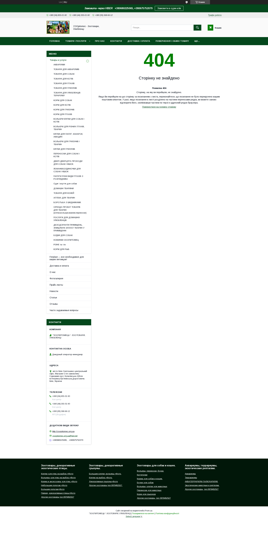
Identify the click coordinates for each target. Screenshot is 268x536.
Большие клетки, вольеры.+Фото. (105, 474)
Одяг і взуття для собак (65, 183)
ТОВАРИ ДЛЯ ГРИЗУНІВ (65, 88)
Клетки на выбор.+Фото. (100, 477)
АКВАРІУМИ (59, 64)
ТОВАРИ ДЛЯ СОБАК (64, 74)
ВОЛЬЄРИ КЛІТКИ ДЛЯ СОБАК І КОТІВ (69, 120)
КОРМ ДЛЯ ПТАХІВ (63, 114)
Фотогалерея (56, 278)
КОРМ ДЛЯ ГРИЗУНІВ (64, 109)
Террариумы (191, 477)
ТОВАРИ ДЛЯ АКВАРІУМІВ (66, 69)
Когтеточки (142, 475)
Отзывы (54, 304)
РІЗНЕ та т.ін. (60, 244)
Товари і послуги (75, 41)
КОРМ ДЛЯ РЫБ (61, 249)
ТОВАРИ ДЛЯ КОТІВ (63, 79)
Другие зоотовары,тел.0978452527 (57, 497)
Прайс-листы (56, 285)
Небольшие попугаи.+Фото (54, 485)
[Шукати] (197, 28)
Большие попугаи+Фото (53, 489)
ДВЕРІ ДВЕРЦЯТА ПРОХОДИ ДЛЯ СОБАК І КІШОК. (68, 162)
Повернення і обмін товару (172, 41)
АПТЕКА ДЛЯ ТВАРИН (64, 198)
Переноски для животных (149, 490)
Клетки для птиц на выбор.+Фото (57, 474)
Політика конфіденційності (167, 513)
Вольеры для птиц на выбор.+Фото (58, 477)
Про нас (100, 41)
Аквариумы (190, 474)
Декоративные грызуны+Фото (103, 481)
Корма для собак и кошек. (150, 479)
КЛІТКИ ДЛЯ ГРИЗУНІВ (64, 149)
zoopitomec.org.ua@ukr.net (64, 436)
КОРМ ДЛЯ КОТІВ (62, 105)
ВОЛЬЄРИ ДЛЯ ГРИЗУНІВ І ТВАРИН (67, 142)
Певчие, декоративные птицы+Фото (58, 493)
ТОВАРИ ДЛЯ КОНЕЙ (64, 193)
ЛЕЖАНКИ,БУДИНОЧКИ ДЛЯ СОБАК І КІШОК (67, 170)
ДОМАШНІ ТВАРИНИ (64, 188)
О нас (53, 272)
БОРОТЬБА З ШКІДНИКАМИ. (67, 202)
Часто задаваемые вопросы (64, 310)
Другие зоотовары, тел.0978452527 (202, 489)
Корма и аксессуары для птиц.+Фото (59, 481)
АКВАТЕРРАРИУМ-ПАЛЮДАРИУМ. (201, 481)
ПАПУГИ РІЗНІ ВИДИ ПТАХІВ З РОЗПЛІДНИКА (68, 177)
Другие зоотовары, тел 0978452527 (154, 498)
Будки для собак (145, 482)
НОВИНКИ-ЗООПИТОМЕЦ (66, 240)
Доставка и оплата (59, 266)
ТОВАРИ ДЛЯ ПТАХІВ (64, 83)
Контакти (116, 41)
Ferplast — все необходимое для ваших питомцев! (67, 258)
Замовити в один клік (169, 8)
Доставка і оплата (138, 41)
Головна (54, 41)
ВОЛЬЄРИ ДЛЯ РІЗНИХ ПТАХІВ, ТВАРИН (69, 127)
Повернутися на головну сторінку (159, 107)
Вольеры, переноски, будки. (150, 471)
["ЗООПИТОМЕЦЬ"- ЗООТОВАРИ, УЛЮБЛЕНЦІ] (58, 33)
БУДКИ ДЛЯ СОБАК (63, 235)
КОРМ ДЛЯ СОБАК (63, 100)
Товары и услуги (58, 60)
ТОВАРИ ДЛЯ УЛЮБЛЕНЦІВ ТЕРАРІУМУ (67, 94)
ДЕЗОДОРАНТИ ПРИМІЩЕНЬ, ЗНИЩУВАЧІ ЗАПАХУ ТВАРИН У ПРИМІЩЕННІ (69, 228)
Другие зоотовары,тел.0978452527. (106, 485)
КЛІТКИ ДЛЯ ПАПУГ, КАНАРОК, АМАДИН (68, 135)
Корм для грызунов (146, 494)
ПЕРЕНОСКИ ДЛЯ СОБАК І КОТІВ (67, 155)
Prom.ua (148, 511)
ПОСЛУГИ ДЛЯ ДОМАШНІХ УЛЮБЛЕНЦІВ (67, 218)
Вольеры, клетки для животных (152, 486)
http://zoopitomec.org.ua (63, 431)
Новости (54, 291)
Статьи (53, 297)
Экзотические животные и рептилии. (202, 485)
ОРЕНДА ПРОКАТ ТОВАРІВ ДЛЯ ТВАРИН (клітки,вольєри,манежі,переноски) (70, 210)
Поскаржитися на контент (143, 513)
